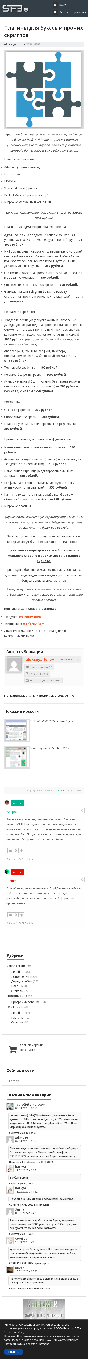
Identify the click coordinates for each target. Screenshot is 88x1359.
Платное (13, 1007)
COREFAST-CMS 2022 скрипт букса (51, 721)
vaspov (12, 812)
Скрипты (17, 991)
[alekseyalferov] (13, 664)
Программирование (25, 1002)
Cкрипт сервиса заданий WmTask (29, 1288)
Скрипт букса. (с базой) (23, 1132)
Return (12, 881)
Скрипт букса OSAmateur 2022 (49, 748)
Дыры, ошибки (21, 981)
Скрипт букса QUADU (21, 1183)
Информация (17, 996)
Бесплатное (16, 966)
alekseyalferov (14, 44)
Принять (13, 1352)
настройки (10, 1344)
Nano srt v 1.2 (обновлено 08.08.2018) (31, 1162)
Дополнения (20, 977)
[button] (45, 23)
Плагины (17, 986)
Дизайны (17, 972)
